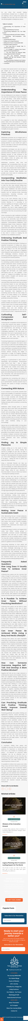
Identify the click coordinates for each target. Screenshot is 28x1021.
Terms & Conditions (21, 1017)
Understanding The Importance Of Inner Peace (14, 27)
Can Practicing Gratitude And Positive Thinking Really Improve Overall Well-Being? (14, 61)
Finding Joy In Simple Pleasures (11, 41)
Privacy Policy (13, 1017)
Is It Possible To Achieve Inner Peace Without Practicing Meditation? (14, 50)
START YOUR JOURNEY (14, 900)
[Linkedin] (10, 789)
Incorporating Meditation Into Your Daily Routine (14, 32)
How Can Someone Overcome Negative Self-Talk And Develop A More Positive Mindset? (14, 57)
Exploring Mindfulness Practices (11, 29)
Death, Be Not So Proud (14, 819)
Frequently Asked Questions (10, 44)
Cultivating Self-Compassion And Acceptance (14, 37)
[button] (2, 1019)
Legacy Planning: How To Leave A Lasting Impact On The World (13, 864)
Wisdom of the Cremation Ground (11, 825)
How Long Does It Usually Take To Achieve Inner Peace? (14, 47)
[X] (6, 789)
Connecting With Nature (9, 39)
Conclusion (6, 63)
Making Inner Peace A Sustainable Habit (13, 43)
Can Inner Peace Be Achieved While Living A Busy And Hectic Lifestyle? (14, 53)
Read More (4, 834)
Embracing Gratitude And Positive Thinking (14, 34)
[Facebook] (2, 789)
